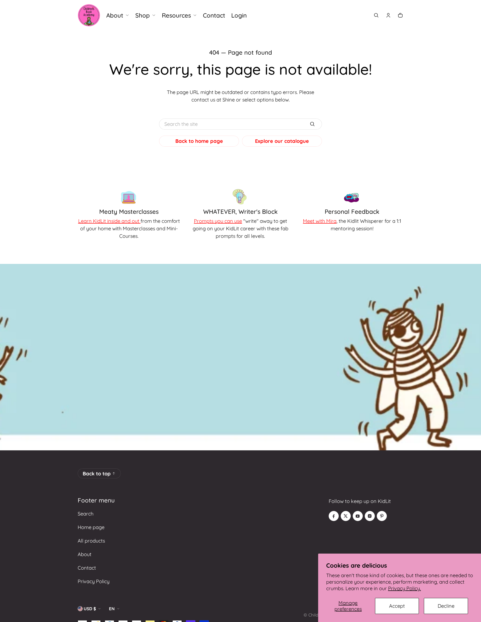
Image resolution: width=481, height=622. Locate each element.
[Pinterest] (382, 516)
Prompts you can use (218, 221)
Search (85, 513)
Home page (91, 527)
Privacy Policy (93, 581)
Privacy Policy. (404, 588)
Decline (446, 606)
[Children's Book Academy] (89, 15)
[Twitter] (346, 516)
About (84, 554)
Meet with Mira (319, 221)
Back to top (97, 473)
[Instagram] (370, 516)
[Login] (388, 15)
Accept (397, 606)
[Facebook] (334, 516)
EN (112, 608)
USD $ (90, 608)
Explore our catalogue (282, 141)
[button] (376, 15)
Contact (87, 568)
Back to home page (199, 141)
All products (91, 541)
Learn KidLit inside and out (109, 221)
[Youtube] (358, 516)
